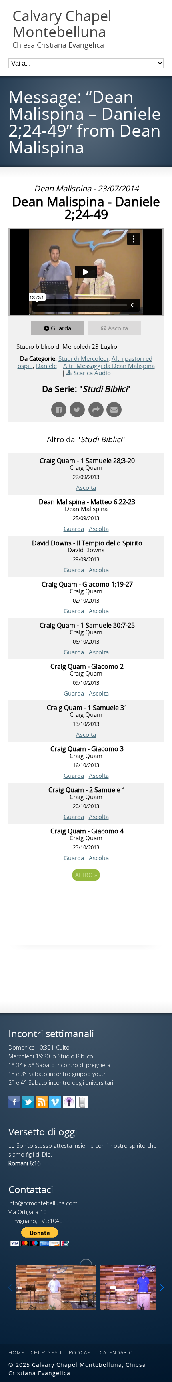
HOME (16, 1352)
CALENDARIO (116, 1352)
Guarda (61, 328)
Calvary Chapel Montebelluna (62, 24)
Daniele (46, 366)
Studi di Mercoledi (83, 358)
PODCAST (81, 1352)
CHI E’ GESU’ (46, 1352)
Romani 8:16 (24, 1163)
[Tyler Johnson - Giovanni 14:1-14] (56, 1287)
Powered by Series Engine (86, 897)
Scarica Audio (92, 373)
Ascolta (118, 328)
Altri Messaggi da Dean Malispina (109, 366)
